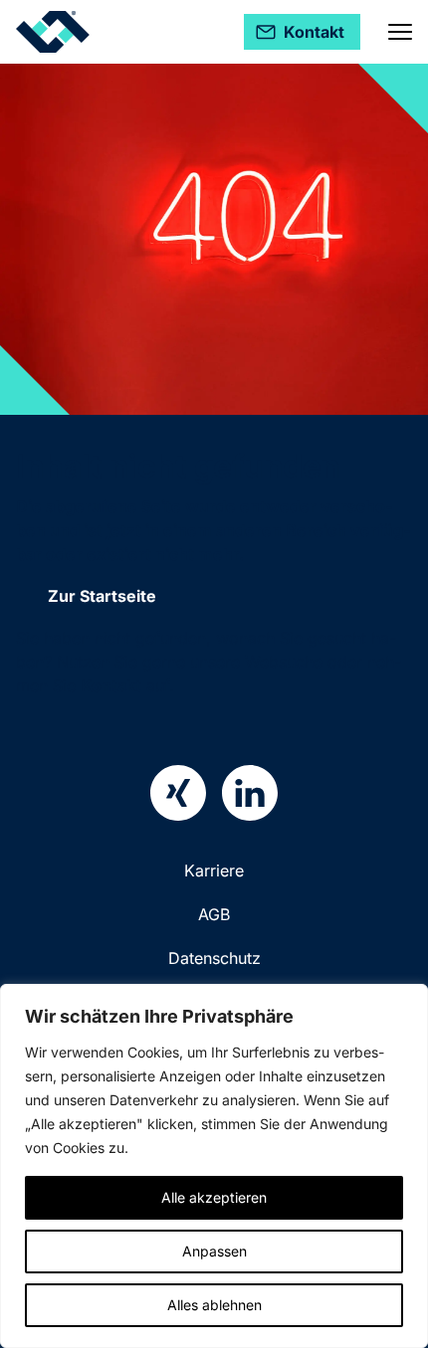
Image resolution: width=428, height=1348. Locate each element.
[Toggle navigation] (400, 32)
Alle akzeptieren (214, 1197)
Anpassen (214, 1251)
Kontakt (111, 685)
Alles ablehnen (214, 1304)
